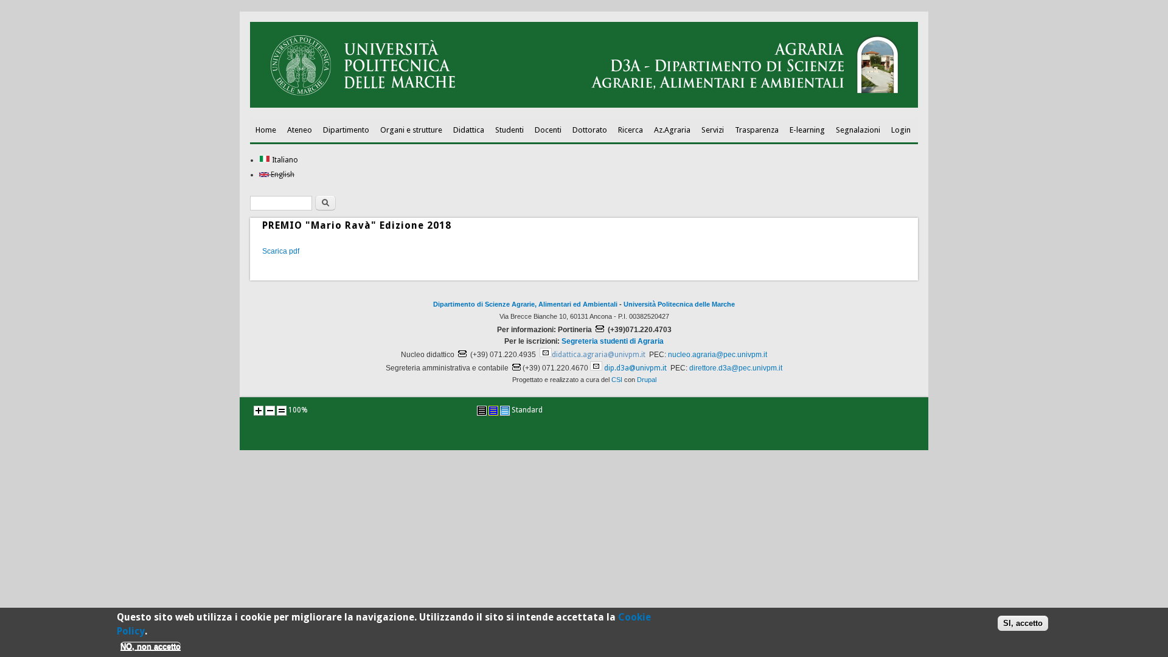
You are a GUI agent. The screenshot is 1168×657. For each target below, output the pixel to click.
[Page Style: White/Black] (482, 410)
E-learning (807, 129)
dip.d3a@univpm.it (635, 368)
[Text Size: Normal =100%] (282, 410)
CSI (616, 379)
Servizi (712, 129)
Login (901, 129)
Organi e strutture (411, 129)
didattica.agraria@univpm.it (598, 354)
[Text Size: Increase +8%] (258, 410)
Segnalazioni (858, 129)
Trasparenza (757, 129)
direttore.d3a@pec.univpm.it (735, 368)
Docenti (548, 129)
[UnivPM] (584, 105)
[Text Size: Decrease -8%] (270, 410)
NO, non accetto (150, 646)
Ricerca (630, 129)
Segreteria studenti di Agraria (612, 341)
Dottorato (589, 129)
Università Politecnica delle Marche (679, 304)
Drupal (646, 379)
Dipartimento (346, 129)
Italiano (284, 160)
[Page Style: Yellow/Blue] (493, 410)
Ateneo (299, 129)
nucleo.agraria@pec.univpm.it (717, 354)
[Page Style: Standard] (505, 410)
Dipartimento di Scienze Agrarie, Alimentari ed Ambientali (525, 304)
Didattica (468, 129)
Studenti (509, 129)
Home (265, 129)
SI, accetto (1023, 623)
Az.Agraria (672, 129)
